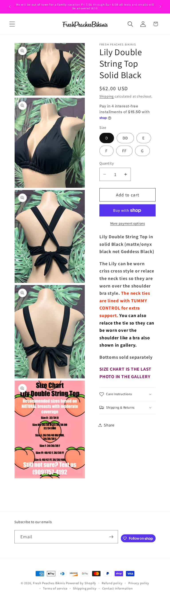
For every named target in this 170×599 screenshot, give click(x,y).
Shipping (106, 96)
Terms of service (55, 588)
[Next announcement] (160, 6)
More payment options (127, 223)
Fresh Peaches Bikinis (49, 583)
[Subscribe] (111, 537)
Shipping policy (85, 588)
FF (124, 150)
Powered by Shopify (81, 583)
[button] (12, 24)
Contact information (117, 588)
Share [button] (109, 425)
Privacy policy (138, 583)
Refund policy (112, 583)
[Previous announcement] (10, 6)
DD (125, 138)
